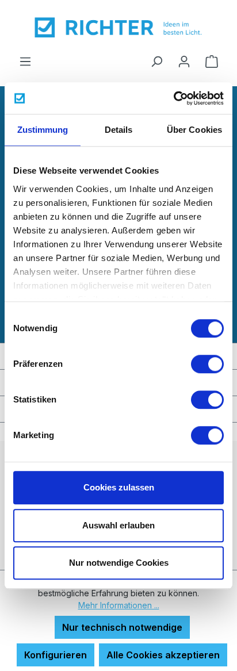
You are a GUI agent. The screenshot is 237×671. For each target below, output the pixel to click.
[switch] (207, 364)
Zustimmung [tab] (42, 130)
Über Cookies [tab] (194, 130)
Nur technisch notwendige (122, 627)
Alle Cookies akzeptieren (163, 655)
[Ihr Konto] (184, 60)
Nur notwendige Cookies (119, 563)
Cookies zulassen (118, 487)
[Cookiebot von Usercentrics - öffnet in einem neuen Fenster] (173, 98)
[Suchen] (156, 60)
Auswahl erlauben (118, 525)
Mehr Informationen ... (118, 605)
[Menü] (25, 60)
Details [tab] (119, 130)
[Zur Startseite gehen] (118, 27)
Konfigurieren (55, 655)
